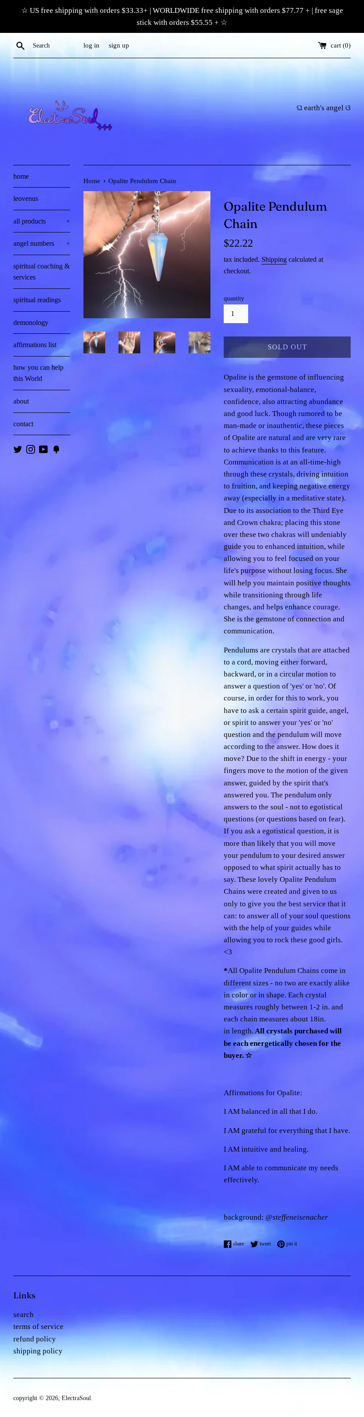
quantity (234, 298)
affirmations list (34, 344)
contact (23, 424)
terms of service (38, 1326)
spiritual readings (37, 300)
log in (91, 45)
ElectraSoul (76, 1398)
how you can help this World (38, 373)
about (21, 401)
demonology (30, 322)
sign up (119, 45)
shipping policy (38, 1351)
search (23, 1314)
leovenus (25, 198)
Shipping (274, 259)
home (21, 176)
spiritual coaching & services (41, 271)
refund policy (34, 1339)
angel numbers (41, 243)
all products (41, 221)
